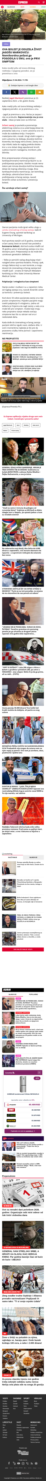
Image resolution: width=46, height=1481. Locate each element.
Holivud (15, 1406)
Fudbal (26, 1401)
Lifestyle (7, 1422)
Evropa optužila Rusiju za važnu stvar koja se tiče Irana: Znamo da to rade (30, 864)
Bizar (35, 1401)
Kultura (5, 1437)
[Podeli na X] (15, 92)
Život (4, 1425)
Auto (18, 1440)
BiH (18, 1432)
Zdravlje (5, 1432)
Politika (5, 1401)
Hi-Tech (5, 1435)
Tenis (25, 1406)
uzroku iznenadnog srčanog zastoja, (18, 230)
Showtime (26, 1413)
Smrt (18, 425)
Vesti (5, 1398)
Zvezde (15, 1403)
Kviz (14, 1408)
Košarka (26, 1403)
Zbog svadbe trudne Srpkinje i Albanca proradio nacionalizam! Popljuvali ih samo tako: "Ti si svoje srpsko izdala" (22, 1298)
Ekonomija (6, 1408)
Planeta (19, 1425)
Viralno (38, 1398)
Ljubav (5, 1430)
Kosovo (5, 1416)
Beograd (5, 1411)
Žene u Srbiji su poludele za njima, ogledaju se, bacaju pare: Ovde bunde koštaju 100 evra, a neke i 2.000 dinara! (22, 1340)
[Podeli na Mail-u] (40, 92)
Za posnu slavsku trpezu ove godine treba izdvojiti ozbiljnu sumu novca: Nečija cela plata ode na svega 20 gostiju (23, 1382)
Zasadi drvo (6, 1413)
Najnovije (33, 857)
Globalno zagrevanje (23, 1427)
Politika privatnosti (35, 1437)
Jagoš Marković (16, 98)
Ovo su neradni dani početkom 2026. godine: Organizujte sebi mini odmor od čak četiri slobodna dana (22, 1212)
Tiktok (35, 1406)
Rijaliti (15, 1401)
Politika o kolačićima (36, 1432)
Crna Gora (20, 1435)
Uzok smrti (36, 425)
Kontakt (32, 1427)
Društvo (5, 1403)
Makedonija (20, 1437)
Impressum (33, 1425)
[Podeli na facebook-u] (6, 92)
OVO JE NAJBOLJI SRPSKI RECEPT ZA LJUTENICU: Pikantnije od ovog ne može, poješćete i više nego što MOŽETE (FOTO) (28, 345)
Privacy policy (34, 1440)
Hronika (5, 1406)
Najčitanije (12, 857)
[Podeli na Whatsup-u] (31, 92)
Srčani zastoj (8, 125)
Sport (27, 1398)
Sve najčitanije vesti (23, 949)
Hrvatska (19, 1430)
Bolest (5, 430)
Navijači (26, 1411)
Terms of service (35, 1442)
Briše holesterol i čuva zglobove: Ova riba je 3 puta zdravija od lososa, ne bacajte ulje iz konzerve (29, 900)
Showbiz (17, 1398)
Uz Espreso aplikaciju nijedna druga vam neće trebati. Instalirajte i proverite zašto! (23, 417)
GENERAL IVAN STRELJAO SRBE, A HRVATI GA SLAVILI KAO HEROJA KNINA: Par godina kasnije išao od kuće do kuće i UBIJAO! (22, 1255)
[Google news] (36, 1463)
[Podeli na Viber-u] (23, 92)
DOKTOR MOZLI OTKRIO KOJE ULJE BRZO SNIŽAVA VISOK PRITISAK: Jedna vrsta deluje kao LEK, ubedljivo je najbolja (27, 368)
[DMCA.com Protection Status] (23, 1473)
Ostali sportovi (28, 1408)
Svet (19, 1422)
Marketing (33, 1430)
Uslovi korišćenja (35, 1435)
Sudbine (5, 1418)
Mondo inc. (35, 1422)
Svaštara (36, 1403)
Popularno (33, 994)
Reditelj (26, 425)
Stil (3, 1427)
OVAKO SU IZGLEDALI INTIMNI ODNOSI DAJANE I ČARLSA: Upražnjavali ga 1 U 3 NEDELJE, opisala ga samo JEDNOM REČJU (28, 357)
